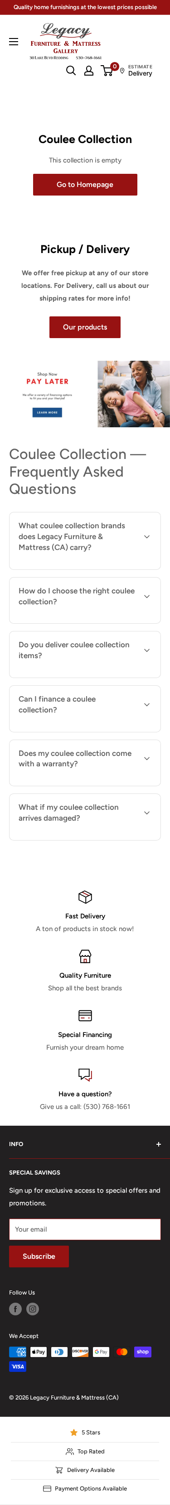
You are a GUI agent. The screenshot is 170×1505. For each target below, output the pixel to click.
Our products (85, 327)
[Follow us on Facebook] (15, 1309)
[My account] (88, 71)
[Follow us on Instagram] (32, 1309)
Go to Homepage (85, 184)
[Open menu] (13, 41)
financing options (88, 731)
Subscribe (39, 1256)
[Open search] (71, 71)
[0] (107, 70)
